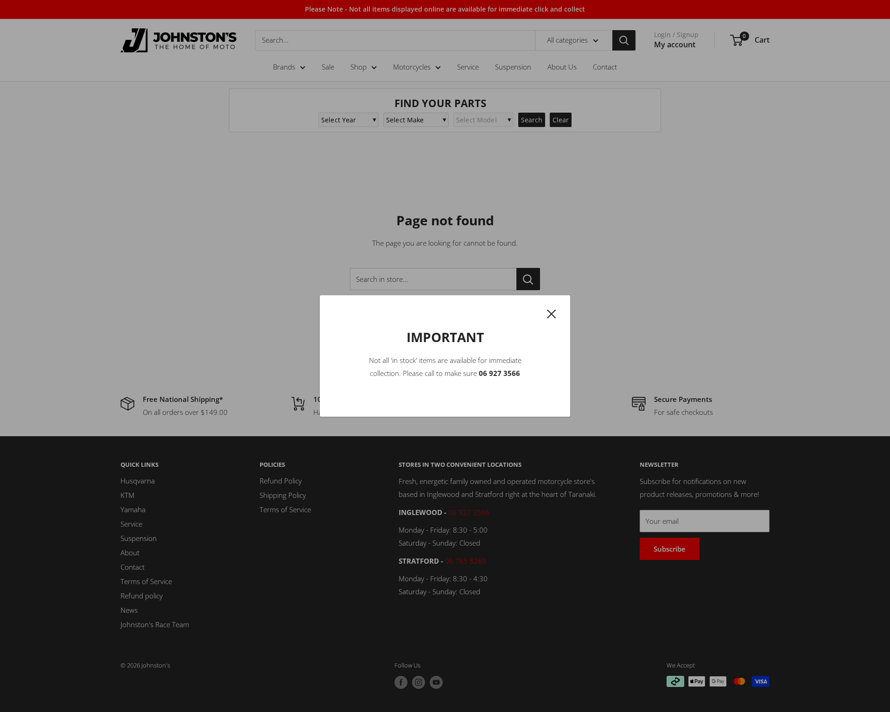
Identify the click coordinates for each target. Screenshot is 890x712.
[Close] (551, 312)
